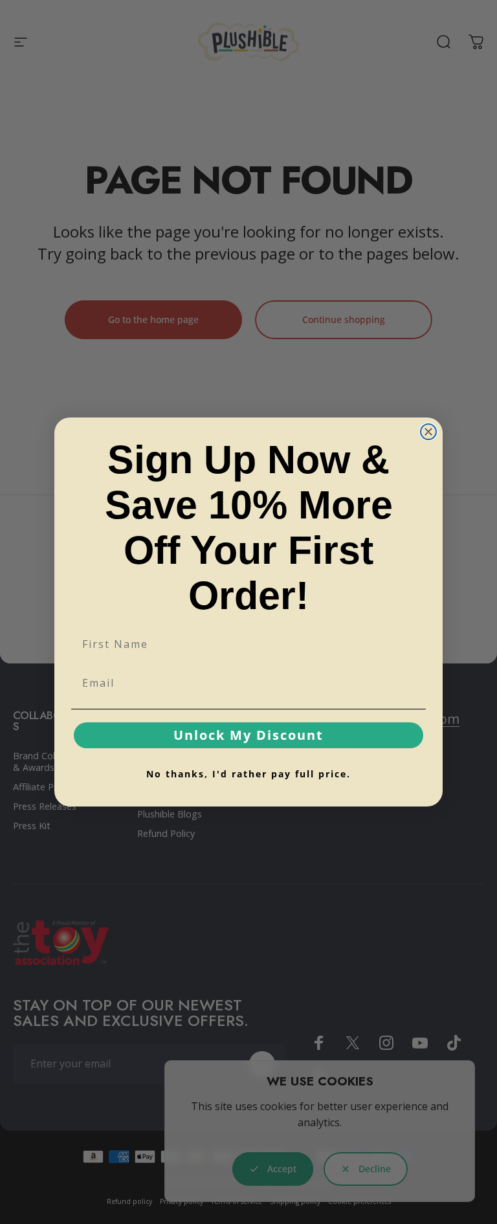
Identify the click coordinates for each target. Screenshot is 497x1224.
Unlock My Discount (248, 735)
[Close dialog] (428, 432)
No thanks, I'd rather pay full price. (248, 774)
